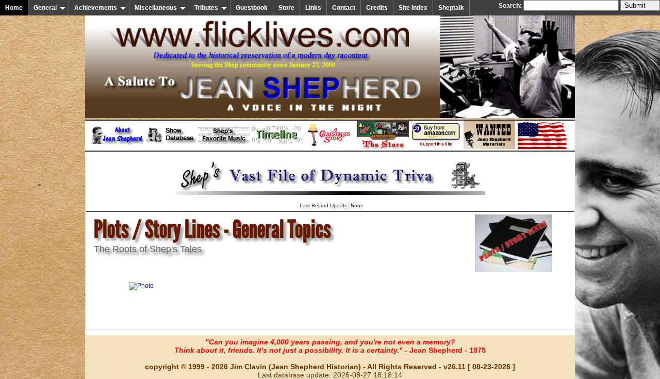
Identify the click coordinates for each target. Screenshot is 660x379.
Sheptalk (451, 7)
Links (313, 7)
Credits (377, 7)
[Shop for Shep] (383, 147)
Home (14, 7)
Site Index (413, 7)
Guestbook (252, 7)
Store (286, 7)
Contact (343, 7)
